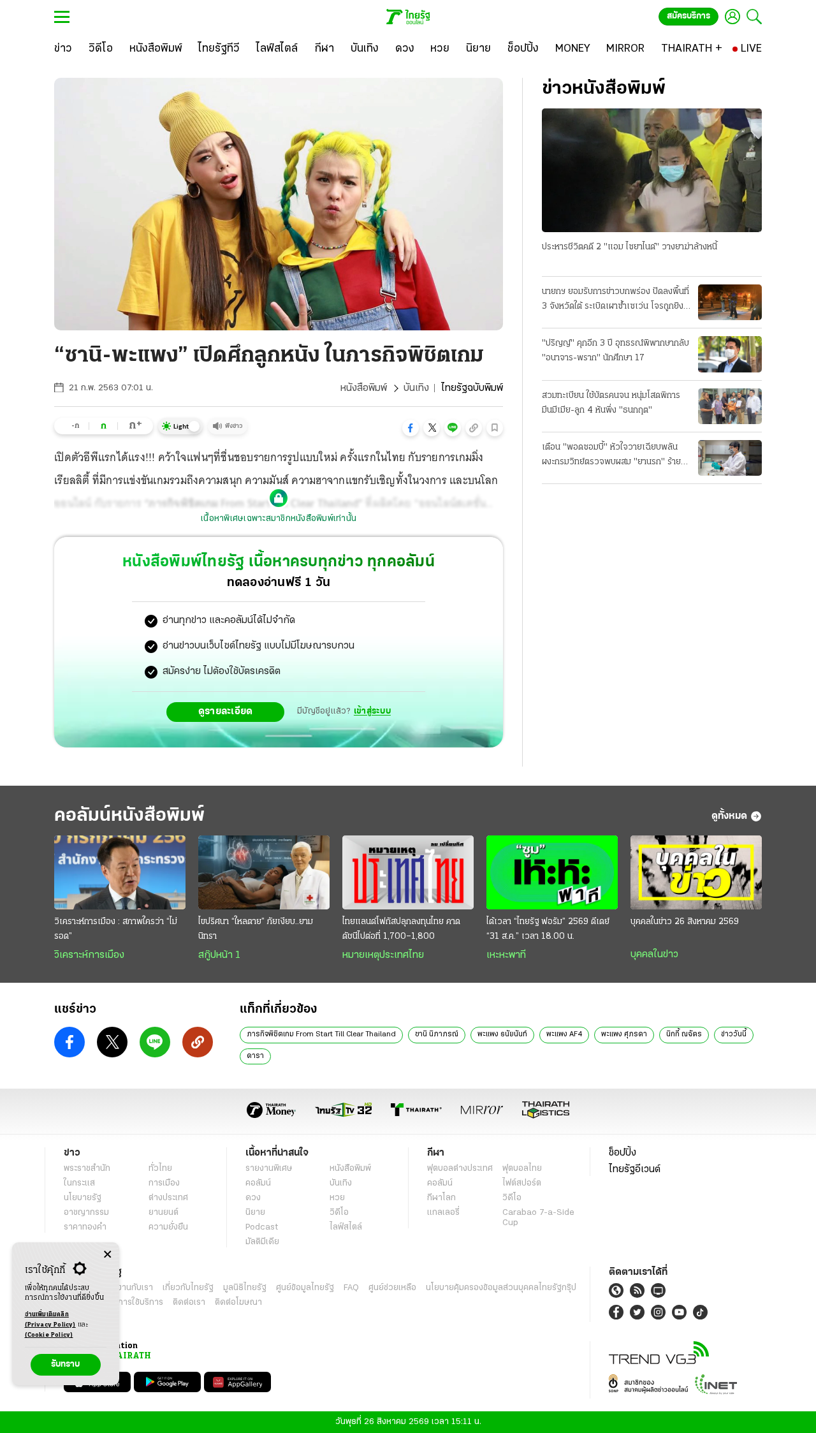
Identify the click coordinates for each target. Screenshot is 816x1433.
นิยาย (255, 1212)
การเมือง (164, 1183)
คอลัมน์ (258, 1183)
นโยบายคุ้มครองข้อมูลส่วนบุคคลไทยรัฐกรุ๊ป (501, 1288)
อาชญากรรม (86, 1212)
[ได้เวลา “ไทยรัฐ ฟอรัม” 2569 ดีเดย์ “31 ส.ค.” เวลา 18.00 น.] (552, 872)
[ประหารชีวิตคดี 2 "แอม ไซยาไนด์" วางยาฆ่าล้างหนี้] (652, 170)
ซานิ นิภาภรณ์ (436, 1034)
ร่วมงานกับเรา (128, 1288)
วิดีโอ (339, 1212)
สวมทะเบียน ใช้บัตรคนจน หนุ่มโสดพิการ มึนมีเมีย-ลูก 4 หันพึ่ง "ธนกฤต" (611, 403)
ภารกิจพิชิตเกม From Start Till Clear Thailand (321, 1034)
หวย (337, 1198)
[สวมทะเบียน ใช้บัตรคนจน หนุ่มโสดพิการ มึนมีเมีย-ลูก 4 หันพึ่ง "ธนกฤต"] (730, 406)
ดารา (255, 1056)
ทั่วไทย (160, 1168)
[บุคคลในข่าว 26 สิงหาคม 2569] (696, 872)
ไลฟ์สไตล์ (346, 1227)
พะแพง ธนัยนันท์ (502, 1034)
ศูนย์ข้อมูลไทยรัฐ (305, 1288)
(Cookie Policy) (49, 1335)
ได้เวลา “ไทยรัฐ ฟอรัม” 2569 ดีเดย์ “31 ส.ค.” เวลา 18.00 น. (547, 929)
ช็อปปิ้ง (622, 1153)
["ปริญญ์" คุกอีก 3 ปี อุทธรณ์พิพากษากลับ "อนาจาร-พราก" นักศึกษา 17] (730, 354)
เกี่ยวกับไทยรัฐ (188, 1288)
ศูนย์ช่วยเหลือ (392, 1288)
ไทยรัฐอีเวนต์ (634, 1170)
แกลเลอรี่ (443, 1212)
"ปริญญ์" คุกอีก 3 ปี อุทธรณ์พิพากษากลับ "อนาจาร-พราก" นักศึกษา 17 (615, 351)
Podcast (261, 1227)
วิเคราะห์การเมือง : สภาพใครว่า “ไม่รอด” (115, 929)
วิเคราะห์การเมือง (89, 955)
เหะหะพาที (506, 955)
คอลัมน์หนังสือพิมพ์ (129, 816)
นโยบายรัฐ (82, 1198)
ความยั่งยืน (168, 1227)
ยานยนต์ (163, 1212)
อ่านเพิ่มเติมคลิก (50, 1319)
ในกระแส (79, 1183)
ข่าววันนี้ (734, 1034)
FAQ (351, 1288)
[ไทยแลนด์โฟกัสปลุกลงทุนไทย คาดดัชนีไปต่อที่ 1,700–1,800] (408, 872)
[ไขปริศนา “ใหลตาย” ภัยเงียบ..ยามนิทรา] (264, 872)
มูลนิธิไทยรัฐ (244, 1288)
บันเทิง (416, 388)
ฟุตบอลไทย (522, 1168)
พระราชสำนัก (87, 1168)
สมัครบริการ (688, 16)
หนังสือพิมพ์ (363, 388)
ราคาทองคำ (85, 1227)
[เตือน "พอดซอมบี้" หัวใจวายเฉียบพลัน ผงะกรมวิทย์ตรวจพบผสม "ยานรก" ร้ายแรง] (730, 458)
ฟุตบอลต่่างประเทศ (460, 1168)
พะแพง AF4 (564, 1034)
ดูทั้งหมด (729, 816)
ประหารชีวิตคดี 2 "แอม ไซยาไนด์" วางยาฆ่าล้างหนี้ (629, 247)
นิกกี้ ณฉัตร (684, 1034)
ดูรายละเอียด (225, 712)
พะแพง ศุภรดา (624, 1034)
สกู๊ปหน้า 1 (219, 955)
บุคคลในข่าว (654, 955)
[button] (410, 428)
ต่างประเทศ (168, 1198)
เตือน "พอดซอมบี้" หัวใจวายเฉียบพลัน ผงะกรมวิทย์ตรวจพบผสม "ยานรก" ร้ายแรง (611, 456)
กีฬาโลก (441, 1198)
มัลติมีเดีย (262, 1242)
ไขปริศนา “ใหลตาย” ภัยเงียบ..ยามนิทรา (255, 929)
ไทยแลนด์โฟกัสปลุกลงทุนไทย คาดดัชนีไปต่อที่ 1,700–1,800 (401, 929)
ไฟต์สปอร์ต (521, 1183)
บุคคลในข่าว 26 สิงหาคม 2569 (684, 922)
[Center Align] (107, 1255)
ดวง (253, 1198)
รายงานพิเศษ (269, 1168)
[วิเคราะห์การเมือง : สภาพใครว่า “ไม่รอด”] (120, 872)
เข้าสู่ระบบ (372, 711)
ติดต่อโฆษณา (238, 1302)
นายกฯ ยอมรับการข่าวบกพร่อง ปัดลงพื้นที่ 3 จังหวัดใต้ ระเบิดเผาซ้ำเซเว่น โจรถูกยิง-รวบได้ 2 (615, 300)
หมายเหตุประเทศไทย (383, 955)
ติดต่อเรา (189, 1302)
